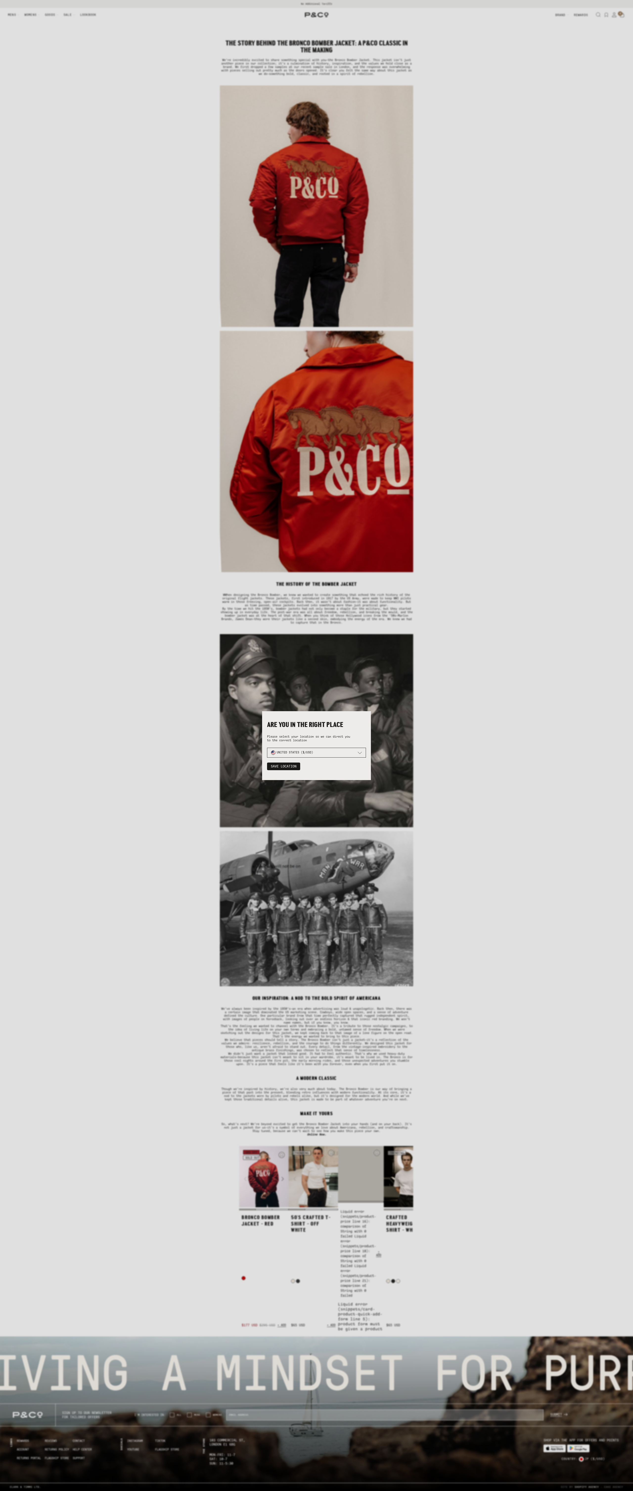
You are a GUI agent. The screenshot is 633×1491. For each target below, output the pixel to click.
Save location (283, 766)
